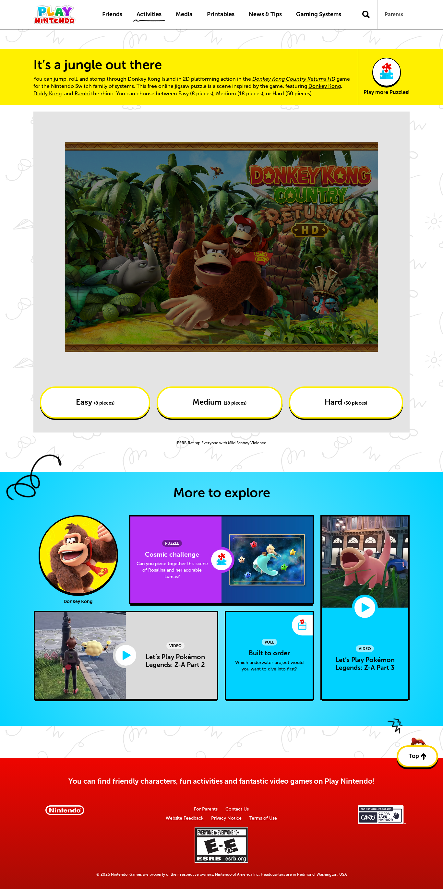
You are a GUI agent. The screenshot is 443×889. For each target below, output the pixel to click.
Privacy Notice (226, 818)
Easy (95, 402)
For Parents (206, 809)
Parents (394, 14)
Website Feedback (184, 818)
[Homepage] (61, 15)
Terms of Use (263, 818)
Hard (346, 402)
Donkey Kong (324, 86)
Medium (219, 402)
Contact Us (237, 809)
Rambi (82, 93)
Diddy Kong (47, 93)
